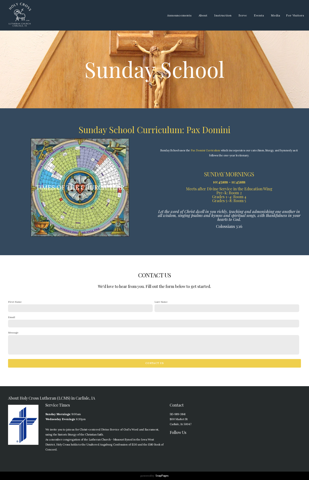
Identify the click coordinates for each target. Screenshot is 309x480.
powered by (154, 475)
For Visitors (295, 15)
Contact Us (154, 363)
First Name (15, 301)
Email (11, 317)
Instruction (223, 15)
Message (13, 332)
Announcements (179, 15)
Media (275, 15)
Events (259, 15)
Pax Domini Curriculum (205, 150)
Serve (243, 15)
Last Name (160, 301)
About (203, 15)
